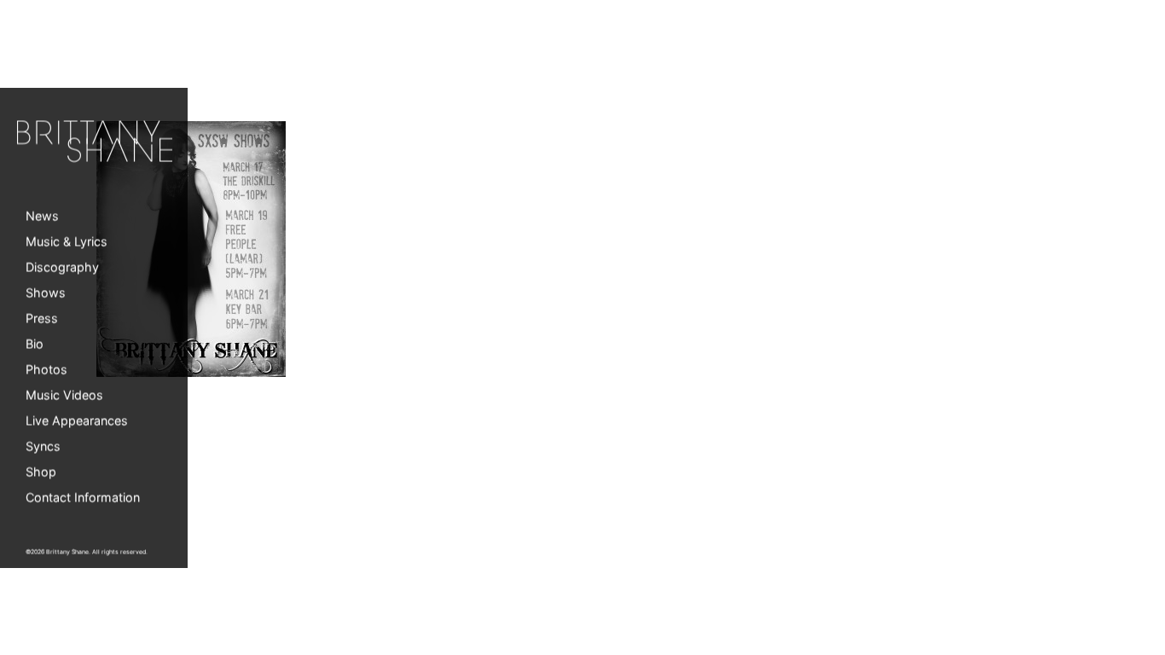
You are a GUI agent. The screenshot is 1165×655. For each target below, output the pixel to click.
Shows (46, 293)
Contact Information (83, 497)
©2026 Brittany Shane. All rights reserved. (87, 552)
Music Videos (64, 395)
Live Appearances (77, 421)
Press (42, 318)
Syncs (43, 446)
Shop (41, 472)
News (42, 216)
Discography (62, 267)
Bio (34, 344)
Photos (46, 369)
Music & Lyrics (66, 242)
